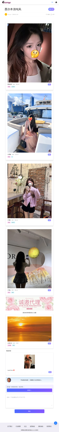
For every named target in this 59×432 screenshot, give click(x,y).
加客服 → (29, 390)
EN (52, 2)
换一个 (51, 9)
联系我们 (49, 426)
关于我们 (9, 426)
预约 (49, 84)
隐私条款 (40, 426)
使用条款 (32, 426)
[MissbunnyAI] (6, 2)
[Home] (56, 2)
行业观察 (18, 426)
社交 (25, 426)
